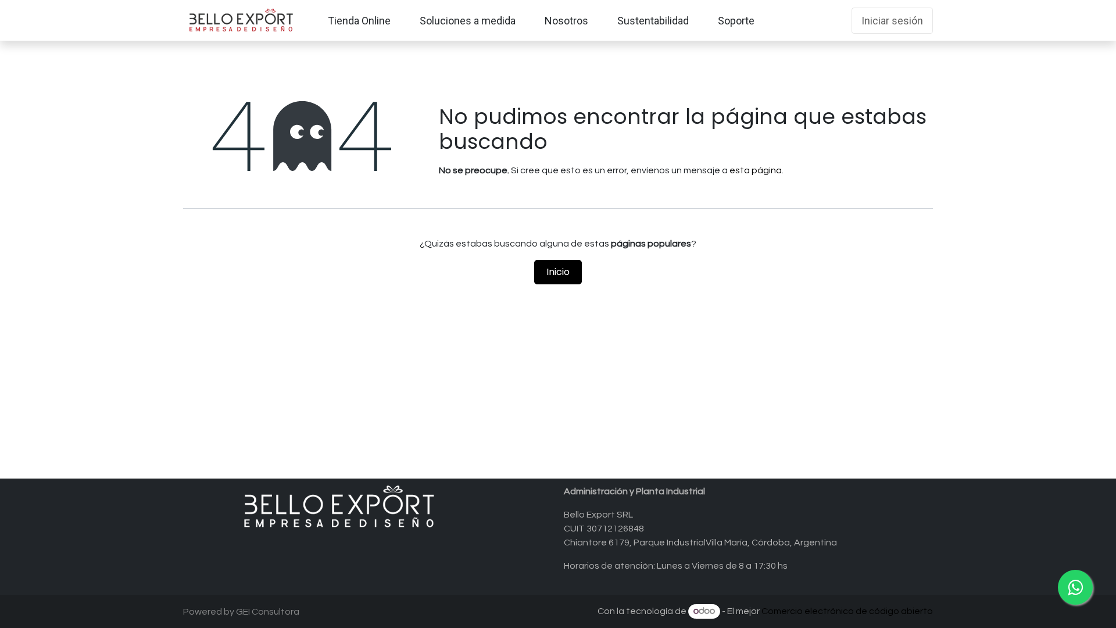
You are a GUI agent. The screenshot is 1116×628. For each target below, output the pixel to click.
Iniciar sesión (892, 21)
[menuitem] (359, 21)
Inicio (558, 272)
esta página (755, 170)
